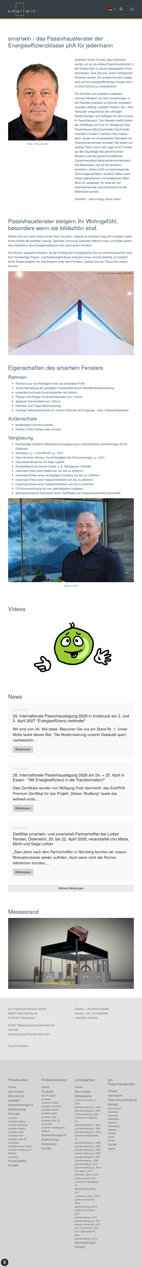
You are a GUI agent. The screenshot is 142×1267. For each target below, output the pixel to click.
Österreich (113, 1112)
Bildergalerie (83, 1096)
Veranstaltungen (85, 1242)
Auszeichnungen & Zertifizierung (20, 1107)
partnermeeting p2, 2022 (88, 1146)
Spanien (112, 1129)
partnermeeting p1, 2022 (88, 1142)
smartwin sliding (16, 1121)
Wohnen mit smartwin (16, 1098)
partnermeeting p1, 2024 (88, 1125)
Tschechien (114, 1126)
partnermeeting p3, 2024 (88, 1132)
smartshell (13, 1142)
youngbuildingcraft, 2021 (87, 1157)
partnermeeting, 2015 (86, 1238)
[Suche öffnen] (121, 9)
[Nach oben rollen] (133, 1258)
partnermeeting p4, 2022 (88, 1153)
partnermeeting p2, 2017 (88, 1221)
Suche (112, 1144)
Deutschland (114, 1108)
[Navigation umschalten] (132, 9)
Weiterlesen (23, 749)
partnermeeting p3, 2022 (88, 1149)
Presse (112, 1091)
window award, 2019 (85, 1178)
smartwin (13, 1118)
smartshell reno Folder (20, 1146)
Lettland (112, 1122)
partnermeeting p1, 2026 (88, 1107)
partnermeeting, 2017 (86, 1217)
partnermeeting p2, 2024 (88, 1128)
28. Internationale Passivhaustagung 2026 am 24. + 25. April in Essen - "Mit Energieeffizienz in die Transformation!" (68, 777)
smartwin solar (15, 1135)
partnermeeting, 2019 (86, 1164)
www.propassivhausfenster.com (29, 1034)
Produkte (14, 1114)
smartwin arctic (16, 1132)
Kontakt (13, 1165)
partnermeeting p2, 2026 (88, 1110)
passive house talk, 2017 (88, 1224)
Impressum (115, 1095)
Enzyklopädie (17, 1161)
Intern (111, 1149)
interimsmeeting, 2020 (86, 1160)
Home (12, 1087)
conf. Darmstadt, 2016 (86, 1228)
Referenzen (49, 1144)
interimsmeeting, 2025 (86, 1114)
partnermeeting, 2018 (86, 1206)
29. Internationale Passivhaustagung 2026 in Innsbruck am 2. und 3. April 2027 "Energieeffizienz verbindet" (71, 718)
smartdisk (13, 1157)
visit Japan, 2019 (83, 1171)
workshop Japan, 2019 (86, 1174)
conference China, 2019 (87, 1196)
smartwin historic (17, 1128)
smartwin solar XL (17, 1139)
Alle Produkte (48, 1095)
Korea (111, 1140)
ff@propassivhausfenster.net (36, 1025)
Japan (111, 1136)
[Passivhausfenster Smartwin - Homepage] (21, 9)
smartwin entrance (17, 1125)
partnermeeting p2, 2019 (88, 1167)
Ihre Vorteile (16, 1091)
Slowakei (112, 1115)
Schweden (113, 1119)
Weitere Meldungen (71, 888)
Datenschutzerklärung (122, 1100)
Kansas (112, 1133)
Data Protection (18, 1046)
